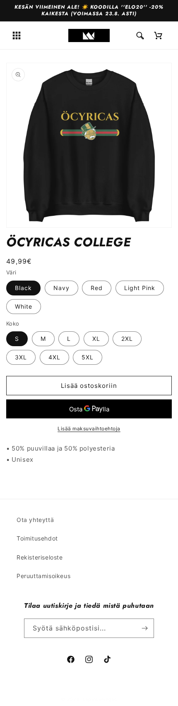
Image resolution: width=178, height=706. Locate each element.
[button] (16, 35)
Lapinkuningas (100, 699)
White (23, 306)
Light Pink (139, 287)
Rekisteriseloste (40, 557)
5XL (88, 357)
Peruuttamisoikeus (43, 575)
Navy (61, 287)
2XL (127, 338)
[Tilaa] (144, 628)
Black (23, 287)
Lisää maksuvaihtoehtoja (89, 428)
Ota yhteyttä (35, 519)
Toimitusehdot (37, 538)
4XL (54, 357)
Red (97, 287)
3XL (21, 357)
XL (96, 338)
